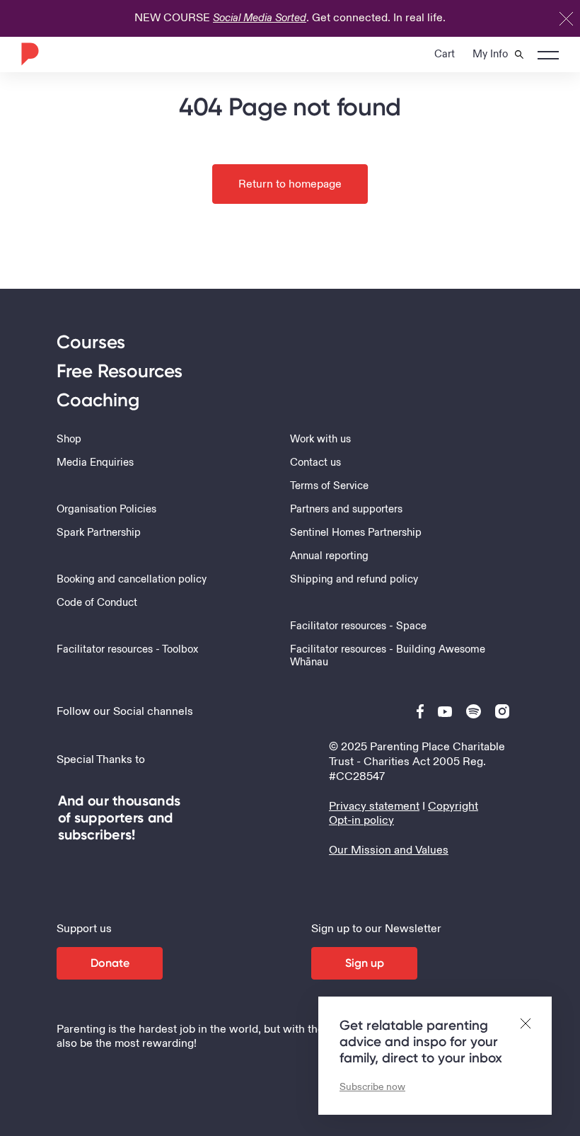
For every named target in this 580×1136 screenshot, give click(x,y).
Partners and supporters (346, 509)
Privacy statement (374, 806)
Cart (444, 54)
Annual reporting (329, 556)
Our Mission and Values (388, 850)
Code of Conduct (97, 603)
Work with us (320, 439)
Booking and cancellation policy (132, 579)
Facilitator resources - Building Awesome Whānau (387, 656)
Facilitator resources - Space (358, 626)
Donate (110, 963)
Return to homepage (290, 184)
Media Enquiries (95, 463)
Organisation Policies (106, 509)
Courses (91, 342)
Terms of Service (329, 486)
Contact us (315, 463)
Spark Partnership (99, 533)
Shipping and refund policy (354, 579)
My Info (490, 54)
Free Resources (119, 371)
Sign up (364, 963)
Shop (69, 439)
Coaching (98, 400)
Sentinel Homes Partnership (356, 533)
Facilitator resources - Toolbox (127, 649)
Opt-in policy (361, 820)
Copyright (453, 806)
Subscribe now (372, 1087)
